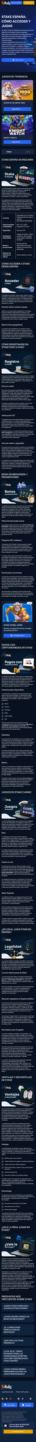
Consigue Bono (18, 1431)
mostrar (27, 152)
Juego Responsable (7, 1392)
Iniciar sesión (16, 3)
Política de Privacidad (22, 1392)
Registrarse (29, 3)
